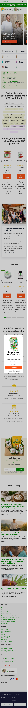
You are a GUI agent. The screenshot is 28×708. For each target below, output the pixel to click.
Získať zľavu (13, 367)
